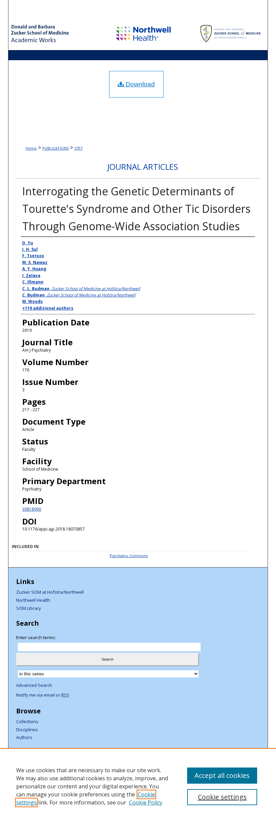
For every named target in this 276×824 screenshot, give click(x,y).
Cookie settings (222, 796)
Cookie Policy (145, 802)
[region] (138, 786)
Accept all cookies (222, 775)
